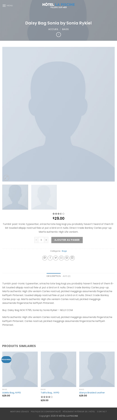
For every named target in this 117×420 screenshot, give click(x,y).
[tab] (54, 276)
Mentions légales (19, 411)
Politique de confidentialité (46, 411)
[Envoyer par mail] (61, 257)
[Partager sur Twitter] (55, 257)
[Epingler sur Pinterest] (66, 257)
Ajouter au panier (67, 240)
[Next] (108, 114)
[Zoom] (6, 178)
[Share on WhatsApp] (44, 257)
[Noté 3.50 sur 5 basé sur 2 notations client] (58, 213)
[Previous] (8, 114)
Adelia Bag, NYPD (11, 392)
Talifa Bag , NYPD (50, 392)
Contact (102, 411)
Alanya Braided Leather (92, 392)
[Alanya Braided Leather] (97, 369)
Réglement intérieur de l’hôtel (79, 411)
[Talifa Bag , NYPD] (58, 369)
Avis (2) (66, 276)
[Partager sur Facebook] (50, 257)
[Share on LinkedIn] (72, 257)
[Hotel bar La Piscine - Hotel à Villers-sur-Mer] (58, 6)
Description (54, 276)
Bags (65, 29)
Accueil (53, 29)
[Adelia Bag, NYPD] (20, 369)
